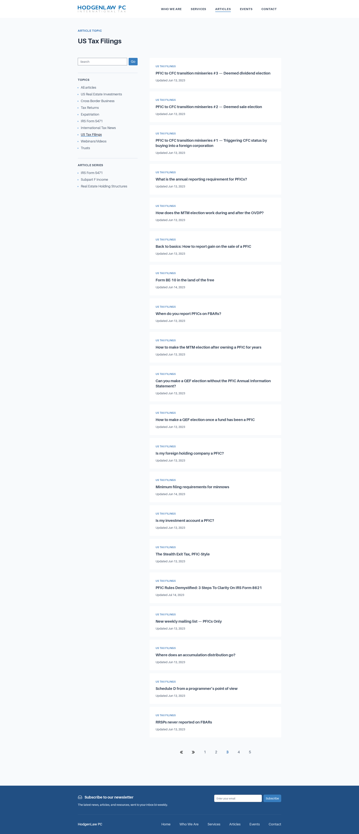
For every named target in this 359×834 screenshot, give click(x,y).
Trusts (85, 148)
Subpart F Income (94, 179)
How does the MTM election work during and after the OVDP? (210, 213)
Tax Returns (90, 108)
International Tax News (98, 128)
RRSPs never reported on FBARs (184, 722)
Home (166, 824)
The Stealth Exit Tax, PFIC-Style (183, 554)
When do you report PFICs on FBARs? (188, 313)
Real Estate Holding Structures (104, 186)
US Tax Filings (91, 134)
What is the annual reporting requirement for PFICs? (201, 179)
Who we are (171, 9)
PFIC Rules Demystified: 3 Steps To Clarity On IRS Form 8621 (209, 587)
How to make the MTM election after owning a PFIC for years (208, 347)
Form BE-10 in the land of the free (185, 280)
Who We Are (189, 824)
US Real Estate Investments (101, 94)
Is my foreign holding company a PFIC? (190, 453)
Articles (223, 9)
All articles (88, 87)
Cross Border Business (97, 101)
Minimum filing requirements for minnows (192, 487)
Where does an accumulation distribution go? (195, 655)
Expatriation (90, 114)
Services (198, 9)
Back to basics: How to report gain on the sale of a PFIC (203, 246)
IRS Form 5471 (92, 121)
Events (246, 9)
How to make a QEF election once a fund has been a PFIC (205, 419)
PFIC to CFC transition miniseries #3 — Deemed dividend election (213, 73)
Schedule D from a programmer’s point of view (197, 688)
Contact (269, 9)
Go (133, 61)
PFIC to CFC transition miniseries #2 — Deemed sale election (209, 107)
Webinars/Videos (93, 141)
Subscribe (272, 798)
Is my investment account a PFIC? (185, 520)
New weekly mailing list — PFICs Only (189, 621)
